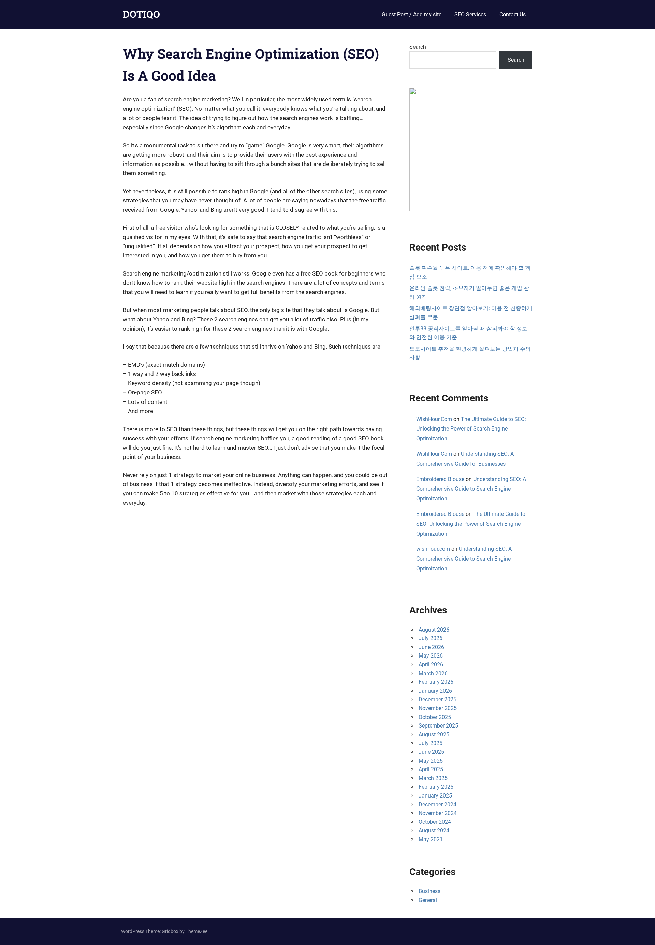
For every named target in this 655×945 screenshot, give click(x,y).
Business (429, 891)
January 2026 (435, 691)
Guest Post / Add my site (411, 14)
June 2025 (431, 752)
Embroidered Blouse (440, 479)
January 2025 (435, 795)
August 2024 (434, 830)
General (428, 900)
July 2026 (430, 638)
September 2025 (438, 725)
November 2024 (438, 813)
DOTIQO (141, 14)
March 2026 (433, 673)
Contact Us (512, 14)
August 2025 (434, 734)
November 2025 (438, 708)
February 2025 (436, 787)
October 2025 (435, 717)
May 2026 (431, 655)
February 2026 (436, 682)
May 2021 (431, 839)
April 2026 (431, 664)
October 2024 (435, 822)
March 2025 (433, 778)
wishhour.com (433, 549)
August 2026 (434, 629)
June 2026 (431, 647)
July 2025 (430, 743)
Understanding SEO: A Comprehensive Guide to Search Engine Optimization (471, 489)
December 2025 (437, 699)
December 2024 (437, 804)
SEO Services (470, 14)
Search (417, 47)
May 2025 (431, 761)
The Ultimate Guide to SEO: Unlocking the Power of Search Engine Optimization (471, 429)
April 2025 (431, 769)
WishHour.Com (434, 419)
